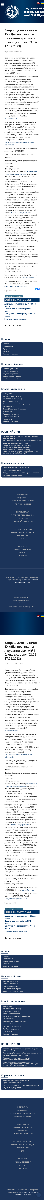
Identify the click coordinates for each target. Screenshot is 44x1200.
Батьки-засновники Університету (16, 404)
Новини (6, 344)
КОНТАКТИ (22, 546)
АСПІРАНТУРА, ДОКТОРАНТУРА (22, 501)
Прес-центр (7, 419)
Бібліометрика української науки (16, 468)
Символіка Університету (12, 399)
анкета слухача (19, 174)
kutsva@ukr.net (11, 118)
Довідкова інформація (21, 600)
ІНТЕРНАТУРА (22, 495)
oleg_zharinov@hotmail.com (15, 286)
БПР (22, 539)
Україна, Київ (8, 411)
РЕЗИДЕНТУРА (22, 518)
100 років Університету (12, 396)
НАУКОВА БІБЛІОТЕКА (22, 550)
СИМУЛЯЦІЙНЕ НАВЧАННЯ (23, 521)
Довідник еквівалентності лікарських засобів (21, 473)
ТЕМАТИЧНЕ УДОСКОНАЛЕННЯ (22, 515)
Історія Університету (11, 401)
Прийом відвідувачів (11, 416)
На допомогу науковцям (12, 475)
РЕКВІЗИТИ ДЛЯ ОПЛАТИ (22, 529)
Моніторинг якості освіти (13, 379)
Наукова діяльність (10, 371)
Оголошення (8, 346)
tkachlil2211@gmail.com (20, 212)
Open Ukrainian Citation (12, 470)
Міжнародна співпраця (12, 376)
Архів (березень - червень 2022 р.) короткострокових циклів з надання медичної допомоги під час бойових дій (21, 451)
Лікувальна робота (10, 374)
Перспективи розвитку (12, 414)
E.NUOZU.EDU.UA (22, 512)
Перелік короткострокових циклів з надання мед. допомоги (21, 437)
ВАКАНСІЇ (22, 553)
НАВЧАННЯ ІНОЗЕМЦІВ (22, 504)
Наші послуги (8, 406)
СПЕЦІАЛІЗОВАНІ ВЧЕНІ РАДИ (22, 532)
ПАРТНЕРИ (23, 556)
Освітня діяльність (10, 369)
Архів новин (21, 603)
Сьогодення (7, 394)
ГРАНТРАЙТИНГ (23, 535)
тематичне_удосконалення (13, 296)
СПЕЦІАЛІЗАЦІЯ (22, 498)
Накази (6, 351)
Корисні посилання (10, 354)
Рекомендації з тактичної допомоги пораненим (22, 440)
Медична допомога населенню (15, 443)
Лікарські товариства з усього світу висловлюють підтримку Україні (17, 446)
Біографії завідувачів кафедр (14, 409)
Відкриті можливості (11, 349)
